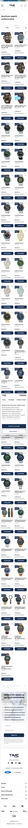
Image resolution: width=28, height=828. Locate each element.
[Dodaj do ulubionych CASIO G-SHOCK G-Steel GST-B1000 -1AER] (12, 63)
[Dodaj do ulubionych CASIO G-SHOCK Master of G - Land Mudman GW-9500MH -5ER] (12, 33)
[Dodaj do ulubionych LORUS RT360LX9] (12, 258)
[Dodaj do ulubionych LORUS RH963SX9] (12, 123)
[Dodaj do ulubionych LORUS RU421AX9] (12, 231)
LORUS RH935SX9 (19, 135)
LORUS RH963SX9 (5, 135)
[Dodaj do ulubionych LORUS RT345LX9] (12, 338)
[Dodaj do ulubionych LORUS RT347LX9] (25, 312)
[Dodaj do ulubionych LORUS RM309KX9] (25, 175)
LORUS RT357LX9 (19, 271)
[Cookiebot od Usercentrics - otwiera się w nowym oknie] (19, 395)
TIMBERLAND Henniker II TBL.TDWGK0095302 (21, 521)
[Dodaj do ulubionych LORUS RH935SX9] (25, 123)
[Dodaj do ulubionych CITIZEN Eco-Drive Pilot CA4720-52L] (12, 368)
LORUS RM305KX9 (5, 215)
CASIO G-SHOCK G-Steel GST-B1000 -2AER (20, 46)
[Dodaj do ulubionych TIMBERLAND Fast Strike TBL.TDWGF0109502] (12, 566)
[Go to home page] (12, 5)
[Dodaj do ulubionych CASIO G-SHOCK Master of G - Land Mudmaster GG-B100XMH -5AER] (12, 93)
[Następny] (24, 685)
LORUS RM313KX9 (5, 187)
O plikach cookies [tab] (21, 399)
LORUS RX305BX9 (5, 465)
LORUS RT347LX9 (19, 324)
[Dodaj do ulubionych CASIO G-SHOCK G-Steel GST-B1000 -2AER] (25, 33)
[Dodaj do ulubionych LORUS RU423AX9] (25, 203)
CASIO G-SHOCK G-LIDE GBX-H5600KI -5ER (20, 106)
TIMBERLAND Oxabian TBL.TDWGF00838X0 (20, 608)
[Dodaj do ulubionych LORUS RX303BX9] (25, 453)
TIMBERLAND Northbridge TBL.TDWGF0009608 (20, 637)
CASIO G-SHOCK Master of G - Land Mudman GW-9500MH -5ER (7, 46)
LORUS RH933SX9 (5, 161)
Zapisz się (14, 735)
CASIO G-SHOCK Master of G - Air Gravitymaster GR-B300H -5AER (20, 76)
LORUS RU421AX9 (5, 243)
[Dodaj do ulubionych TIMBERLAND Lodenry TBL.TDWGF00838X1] (12, 595)
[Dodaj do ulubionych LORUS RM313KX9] (12, 175)
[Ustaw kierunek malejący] (26, 28)
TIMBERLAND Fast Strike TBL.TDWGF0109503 (21, 550)
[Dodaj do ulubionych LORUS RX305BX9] (12, 453)
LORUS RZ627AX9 (19, 380)
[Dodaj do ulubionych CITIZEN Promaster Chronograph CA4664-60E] (25, 338)
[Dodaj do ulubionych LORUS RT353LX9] (25, 286)
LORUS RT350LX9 (5, 324)
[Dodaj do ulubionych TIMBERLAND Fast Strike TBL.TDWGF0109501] (25, 566)
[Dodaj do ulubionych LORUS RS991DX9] (25, 149)
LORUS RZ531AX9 (19, 437)
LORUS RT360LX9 (5, 271)
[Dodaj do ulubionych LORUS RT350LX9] (12, 312)
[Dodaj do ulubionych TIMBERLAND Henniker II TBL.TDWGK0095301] (12, 537)
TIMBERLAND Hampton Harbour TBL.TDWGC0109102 (7, 667)
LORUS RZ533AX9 (5, 437)
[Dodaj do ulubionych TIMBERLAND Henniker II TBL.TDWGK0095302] (25, 508)
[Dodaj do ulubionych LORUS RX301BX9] (12, 479)
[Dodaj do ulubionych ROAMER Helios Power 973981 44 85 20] (25, 479)
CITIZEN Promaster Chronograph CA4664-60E (20, 352)
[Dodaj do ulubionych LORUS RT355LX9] (12, 286)
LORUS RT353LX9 (19, 298)
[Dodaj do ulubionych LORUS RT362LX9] (25, 231)
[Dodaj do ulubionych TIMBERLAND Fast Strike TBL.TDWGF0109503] (25, 537)
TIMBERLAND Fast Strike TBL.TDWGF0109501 (21, 579)
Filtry (7, 27)
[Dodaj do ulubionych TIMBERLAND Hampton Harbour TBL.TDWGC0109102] (12, 654)
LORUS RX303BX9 (19, 465)
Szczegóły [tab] (11, 399)
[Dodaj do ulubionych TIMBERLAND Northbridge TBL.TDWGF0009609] (12, 624)
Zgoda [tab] (4, 399)
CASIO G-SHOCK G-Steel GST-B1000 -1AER (7, 76)
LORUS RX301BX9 (5, 491)
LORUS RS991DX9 (19, 161)
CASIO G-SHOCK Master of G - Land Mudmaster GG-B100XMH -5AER (7, 107)
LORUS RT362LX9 (19, 243)
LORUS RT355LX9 (5, 298)
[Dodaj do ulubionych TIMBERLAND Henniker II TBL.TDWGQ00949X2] (12, 508)
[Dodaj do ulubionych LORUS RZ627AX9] (25, 368)
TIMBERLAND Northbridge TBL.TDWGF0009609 (6, 637)
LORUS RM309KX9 (19, 187)
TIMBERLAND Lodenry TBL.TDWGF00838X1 (6, 608)
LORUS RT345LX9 (5, 350)
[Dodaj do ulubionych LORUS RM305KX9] (12, 203)
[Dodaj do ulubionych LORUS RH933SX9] (12, 149)
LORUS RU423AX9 (19, 215)
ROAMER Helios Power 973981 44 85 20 (20, 492)
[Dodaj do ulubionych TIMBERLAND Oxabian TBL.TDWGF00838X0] (25, 595)
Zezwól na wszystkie (14, 426)
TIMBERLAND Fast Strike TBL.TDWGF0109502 (7, 579)
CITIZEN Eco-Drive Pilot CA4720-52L (7, 381)
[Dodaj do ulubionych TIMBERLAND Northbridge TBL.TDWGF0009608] (25, 624)
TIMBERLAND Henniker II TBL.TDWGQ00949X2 (7, 521)
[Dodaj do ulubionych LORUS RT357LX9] (25, 258)
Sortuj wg (16, 25)
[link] (3, 685)
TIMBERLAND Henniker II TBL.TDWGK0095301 (7, 550)
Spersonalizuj (13, 431)
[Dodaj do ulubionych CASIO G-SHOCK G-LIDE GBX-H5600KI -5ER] (25, 93)
